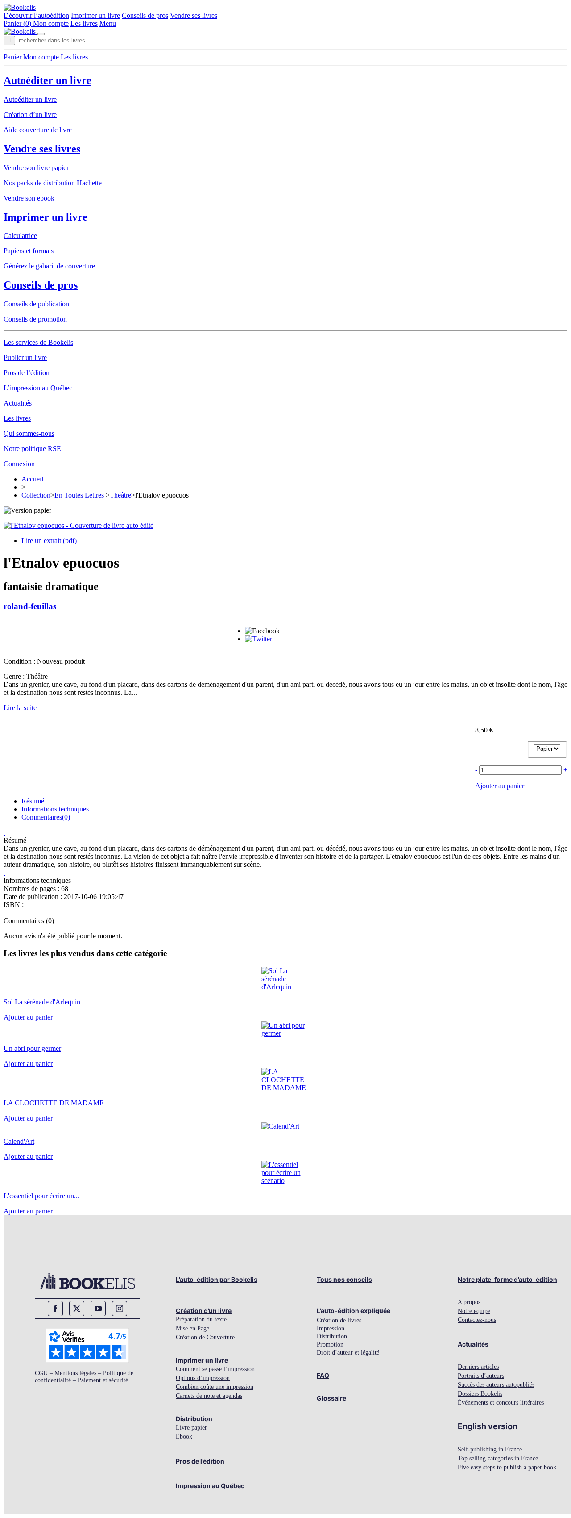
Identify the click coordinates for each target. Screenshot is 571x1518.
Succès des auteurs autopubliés (496, 1384)
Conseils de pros (145, 15)
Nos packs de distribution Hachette (53, 183)
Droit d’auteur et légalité (348, 1352)
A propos (469, 1302)
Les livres (84, 23)
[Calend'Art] (280, 1126)
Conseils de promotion (35, 319)
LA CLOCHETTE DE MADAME (54, 1103)
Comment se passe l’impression (215, 1369)
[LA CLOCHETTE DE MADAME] (285, 1087)
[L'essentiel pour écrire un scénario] (285, 1180)
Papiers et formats (29, 251)
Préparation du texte (201, 1319)
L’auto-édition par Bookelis (216, 1279)
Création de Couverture (205, 1337)
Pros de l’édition (27, 372)
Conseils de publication (36, 304)
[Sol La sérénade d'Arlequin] (285, 987)
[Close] (41, 34)
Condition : (20, 661)
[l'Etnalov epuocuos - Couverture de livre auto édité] (78, 525)
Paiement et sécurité (103, 1380)
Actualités (18, 403)
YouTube (98, 1308)
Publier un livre (25, 357)
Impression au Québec (210, 1485)
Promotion (330, 1344)
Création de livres (339, 1320)
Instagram (119, 1308)
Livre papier (191, 1427)
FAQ (323, 1375)
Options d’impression (203, 1378)
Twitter (76, 1308)
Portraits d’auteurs (481, 1375)
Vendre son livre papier (36, 167)
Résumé (32, 801)
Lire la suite (20, 707)
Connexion (19, 464)
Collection (35, 495)
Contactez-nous (477, 1320)
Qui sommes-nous (29, 433)
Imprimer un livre (95, 15)
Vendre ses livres (193, 15)
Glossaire (331, 1398)
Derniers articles (478, 1366)
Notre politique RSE (32, 448)
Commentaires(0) (45, 817)
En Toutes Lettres (80, 495)
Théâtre (120, 495)
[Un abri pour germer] (285, 1033)
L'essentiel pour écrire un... (41, 1196)
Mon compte (51, 23)
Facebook (55, 1308)
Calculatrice (20, 235)
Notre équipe (474, 1311)
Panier (12, 57)
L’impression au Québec (38, 388)
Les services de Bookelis (38, 342)
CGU (41, 1373)
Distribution (194, 1418)
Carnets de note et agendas (209, 1396)
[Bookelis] (20, 7)
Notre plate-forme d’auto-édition (507, 1279)
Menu (107, 23)
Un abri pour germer (32, 1048)
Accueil (32, 479)
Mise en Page (192, 1328)
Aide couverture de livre (38, 130)
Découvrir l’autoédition (36, 15)
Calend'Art (19, 1141)
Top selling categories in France (498, 1458)
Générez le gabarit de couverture (49, 266)
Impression (330, 1328)
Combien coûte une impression (214, 1387)
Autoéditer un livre (47, 80)
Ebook (184, 1436)
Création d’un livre (30, 114)
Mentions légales (75, 1373)
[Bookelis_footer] (87, 1281)
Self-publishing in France (490, 1449)
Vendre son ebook (29, 198)
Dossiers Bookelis (480, 1393)
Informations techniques (55, 809)
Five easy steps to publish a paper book (507, 1467)
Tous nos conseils (344, 1279)
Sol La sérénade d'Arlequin (42, 1002)
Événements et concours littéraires (501, 1402)
